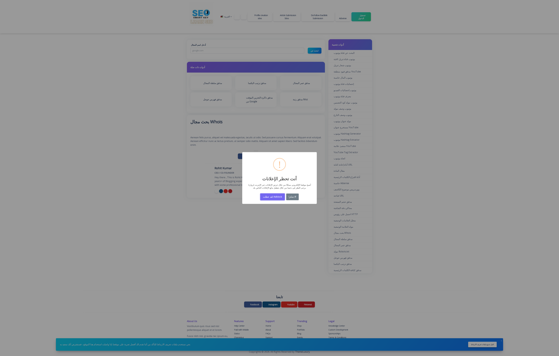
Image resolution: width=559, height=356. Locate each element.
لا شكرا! (292, 196)
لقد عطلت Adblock (272, 196)
